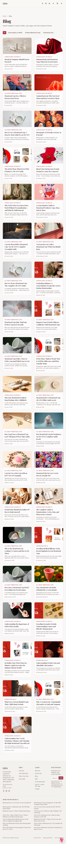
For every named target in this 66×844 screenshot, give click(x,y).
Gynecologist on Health (15, 32)
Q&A (36, 779)
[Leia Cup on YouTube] (49, 3)
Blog (36, 776)
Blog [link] (10, 16)
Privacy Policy (57, 786)
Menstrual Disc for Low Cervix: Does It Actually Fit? (17, 802)
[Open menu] (61, 3)
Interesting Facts (48, 32)
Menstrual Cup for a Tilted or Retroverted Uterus (16, 811)
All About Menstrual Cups (32, 32)
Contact (37, 789)
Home (4, 16)
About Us (37, 770)
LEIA (5, 3)
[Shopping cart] (57, 3)
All (4, 32)
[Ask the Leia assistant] (62, 840)
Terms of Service (58, 837)
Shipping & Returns (47, 837)
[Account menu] (53, 3)
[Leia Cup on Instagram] (45, 3)
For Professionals (40, 781)
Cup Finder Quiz (23, 773)
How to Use (38, 773)
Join (61, 778)
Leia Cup (21, 770)
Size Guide (22, 779)
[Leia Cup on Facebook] (42, 3)
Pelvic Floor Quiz (24, 776)
